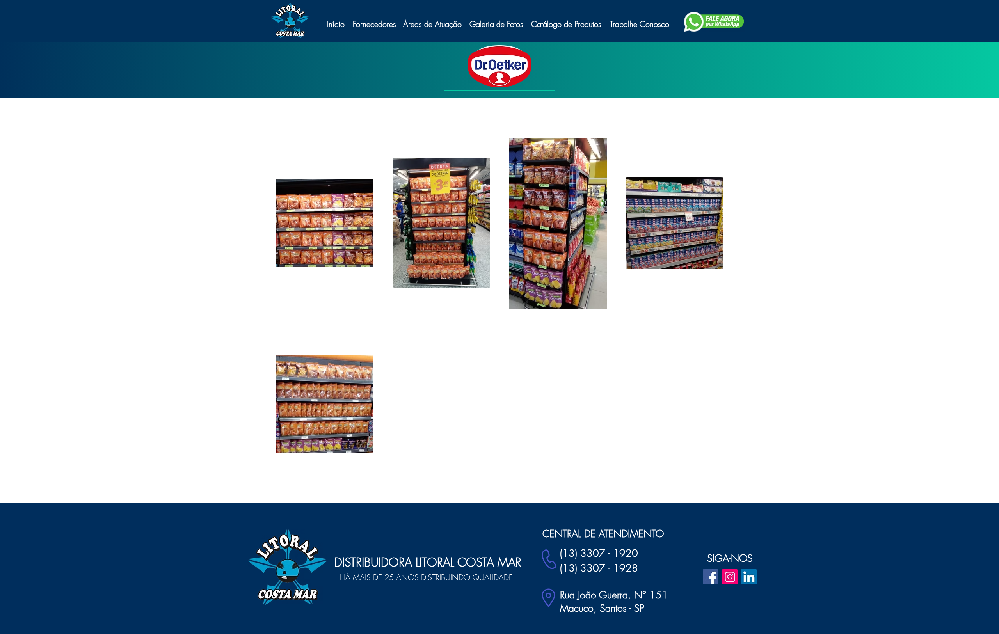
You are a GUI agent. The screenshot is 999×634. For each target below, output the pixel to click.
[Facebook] (710, 576)
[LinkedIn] (749, 576)
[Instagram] (730, 576)
